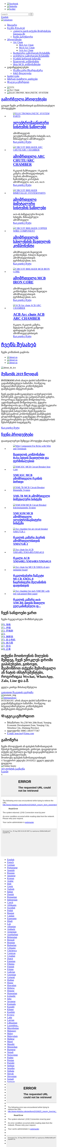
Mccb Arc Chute (27, 47)
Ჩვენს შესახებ (16, 28)
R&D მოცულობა (22, 73)
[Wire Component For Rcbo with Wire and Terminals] (32, 448)
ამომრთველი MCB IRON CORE (29, 280)
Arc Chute (18, 42)
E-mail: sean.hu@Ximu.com (20, 733)
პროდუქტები (14, 39)
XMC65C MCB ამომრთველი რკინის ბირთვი (27, 478)
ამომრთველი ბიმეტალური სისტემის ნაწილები (29, 204)
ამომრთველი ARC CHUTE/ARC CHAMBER (29, 160)
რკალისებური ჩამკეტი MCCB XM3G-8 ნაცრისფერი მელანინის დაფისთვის (29, 580)
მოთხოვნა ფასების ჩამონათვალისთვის (23, 757)
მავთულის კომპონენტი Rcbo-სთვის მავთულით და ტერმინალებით (31, 458)
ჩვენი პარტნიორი (23, 37)
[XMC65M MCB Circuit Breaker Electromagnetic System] (32, 507)
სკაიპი (4, 771)
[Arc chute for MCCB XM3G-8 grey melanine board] (32, 570)
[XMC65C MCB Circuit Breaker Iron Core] (32, 469)
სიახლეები (13, 76)
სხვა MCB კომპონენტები (26, 64)
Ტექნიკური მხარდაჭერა (28, 70)
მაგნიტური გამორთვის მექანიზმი (31, 53)
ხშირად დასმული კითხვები (22, 79)
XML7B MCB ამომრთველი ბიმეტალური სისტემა (31, 497)
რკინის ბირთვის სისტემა (27, 59)
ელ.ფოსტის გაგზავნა (13, 769)
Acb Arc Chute (26, 50)
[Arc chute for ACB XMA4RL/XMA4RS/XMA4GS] (32, 552)
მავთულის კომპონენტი (26, 61)
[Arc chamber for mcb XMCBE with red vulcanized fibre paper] (32, 593)
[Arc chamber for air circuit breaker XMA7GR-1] (32, 531)
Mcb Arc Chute (26, 45)
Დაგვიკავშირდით (18, 82)
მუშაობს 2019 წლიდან (19, 374)
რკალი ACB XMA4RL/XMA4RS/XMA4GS (32, 559)
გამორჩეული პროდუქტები (24, 99)
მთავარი (12, 25)
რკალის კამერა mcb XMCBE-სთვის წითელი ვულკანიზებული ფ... (29, 603)
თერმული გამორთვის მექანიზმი (31, 56)
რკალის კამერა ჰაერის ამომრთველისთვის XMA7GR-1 (29, 540)
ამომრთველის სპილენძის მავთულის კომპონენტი (32, 241)
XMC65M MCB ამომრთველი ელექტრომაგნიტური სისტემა (27, 518)
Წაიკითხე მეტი (22, 142)
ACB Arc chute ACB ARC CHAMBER (28, 316)
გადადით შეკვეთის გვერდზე (17, 692)
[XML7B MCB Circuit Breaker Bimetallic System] (32, 490)
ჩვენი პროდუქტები (17, 434)
